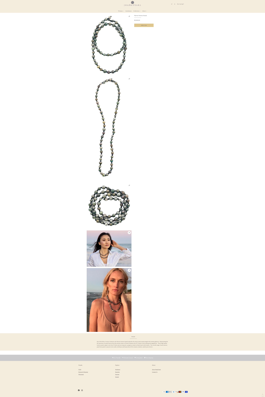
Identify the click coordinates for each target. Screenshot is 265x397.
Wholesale (81, 374)
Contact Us (154, 372)
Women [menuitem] (120, 11)
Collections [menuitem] (136, 11)
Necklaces (117, 369)
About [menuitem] (144, 11)
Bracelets (117, 372)
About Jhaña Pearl (156, 369)
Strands (117, 377)
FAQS (79, 369)
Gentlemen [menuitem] (128, 11)
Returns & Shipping (83, 372)
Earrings (117, 374)
